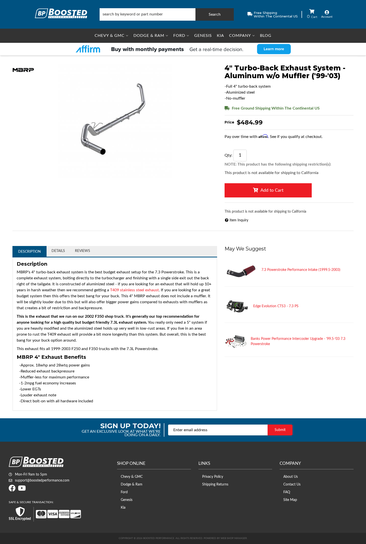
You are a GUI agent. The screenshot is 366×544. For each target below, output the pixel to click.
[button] (167, 14)
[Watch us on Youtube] (22, 489)
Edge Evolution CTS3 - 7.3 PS (276, 306)
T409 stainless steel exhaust (134, 290)
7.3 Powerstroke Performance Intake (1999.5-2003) (300, 270)
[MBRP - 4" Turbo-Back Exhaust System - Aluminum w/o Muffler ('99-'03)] (23, 70)
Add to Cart (271, 190)
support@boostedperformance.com (42, 480)
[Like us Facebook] (12, 489)
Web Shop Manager (234, 538)
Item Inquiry (239, 220)
